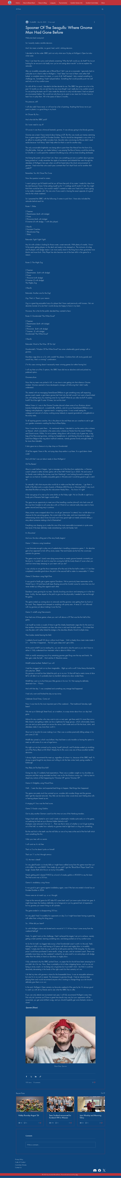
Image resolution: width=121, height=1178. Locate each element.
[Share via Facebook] (26, 1076)
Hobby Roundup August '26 (28, 1115)
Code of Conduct (20, 1162)
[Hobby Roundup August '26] (29, 1104)
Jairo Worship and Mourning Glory (90, 1116)
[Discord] (95, 1170)
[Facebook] (99, 1170)
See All (103, 1093)
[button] (102, 9)
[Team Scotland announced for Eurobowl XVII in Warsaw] (60, 1104)
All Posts (18, 9)
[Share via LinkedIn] (36, 1076)
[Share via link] (40, 1076)
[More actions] (94, 22)
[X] (104, 1170)
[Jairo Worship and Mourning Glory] (91, 1104)
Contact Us (18, 1167)
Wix (77, 1174)
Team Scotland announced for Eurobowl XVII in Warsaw (60, 1116)
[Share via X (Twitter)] (31, 1076)
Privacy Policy (19, 1159)
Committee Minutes (20, 1165)
